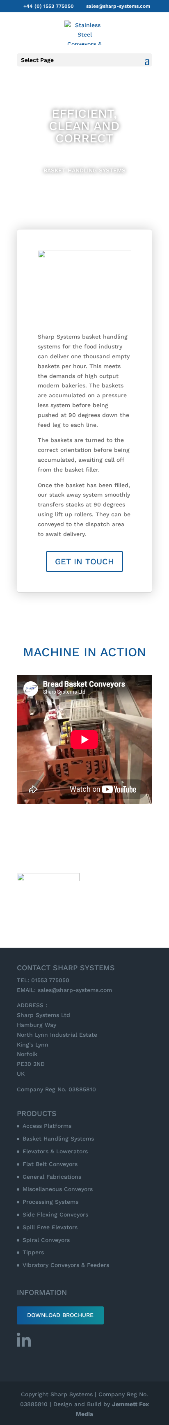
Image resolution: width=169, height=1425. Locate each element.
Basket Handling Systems (58, 1138)
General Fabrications (52, 1176)
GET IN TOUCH (84, 561)
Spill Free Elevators (50, 1227)
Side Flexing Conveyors (55, 1214)
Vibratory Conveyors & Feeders (66, 1265)
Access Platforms (47, 1126)
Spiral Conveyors (46, 1240)
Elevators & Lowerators (55, 1151)
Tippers (33, 1252)
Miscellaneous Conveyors (58, 1189)
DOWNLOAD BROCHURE (60, 1315)
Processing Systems (50, 1201)
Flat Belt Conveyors (50, 1164)
